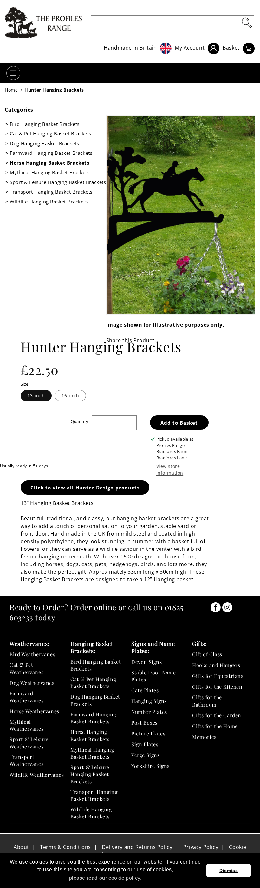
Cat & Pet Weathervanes (26, 668)
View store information (170, 469)
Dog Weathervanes (32, 683)
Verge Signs (145, 755)
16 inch (70, 396)
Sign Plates (145, 744)
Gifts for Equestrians (218, 676)
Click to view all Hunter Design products (85, 487)
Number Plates (149, 711)
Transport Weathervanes (26, 760)
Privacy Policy (200, 847)
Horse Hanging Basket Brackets (49, 163)
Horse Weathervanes (34, 711)
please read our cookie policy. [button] (105, 878)
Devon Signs (146, 662)
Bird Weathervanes (32, 654)
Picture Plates (148, 733)
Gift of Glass (207, 654)
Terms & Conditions (65, 847)
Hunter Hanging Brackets (54, 90)
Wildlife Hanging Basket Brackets (49, 201)
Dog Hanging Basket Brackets (44, 143)
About (21, 847)
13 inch (36, 396)
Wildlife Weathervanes (37, 774)
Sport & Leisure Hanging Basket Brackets (58, 182)
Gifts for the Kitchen (217, 686)
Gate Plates (145, 690)
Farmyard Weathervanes (26, 697)
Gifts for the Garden (216, 715)
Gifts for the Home (215, 726)
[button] (13, 73)
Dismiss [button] (228, 870)
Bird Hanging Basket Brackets (45, 124)
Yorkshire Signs (150, 765)
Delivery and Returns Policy (137, 847)
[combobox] (172, 23)
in (216, 607)
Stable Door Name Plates (153, 676)
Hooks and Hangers (216, 665)
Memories (204, 737)
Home (11, 90)
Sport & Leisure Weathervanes (29, 742)
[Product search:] (247, 23)
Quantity (79, 421)
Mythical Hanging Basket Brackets (49, 172)
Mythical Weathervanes (26, 725)
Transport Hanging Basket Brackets (51, 191)
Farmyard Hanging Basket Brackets (51, 153)
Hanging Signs (149, 701)
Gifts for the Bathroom (207, 700)
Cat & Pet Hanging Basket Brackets (50, 133)
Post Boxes (144, 722)
